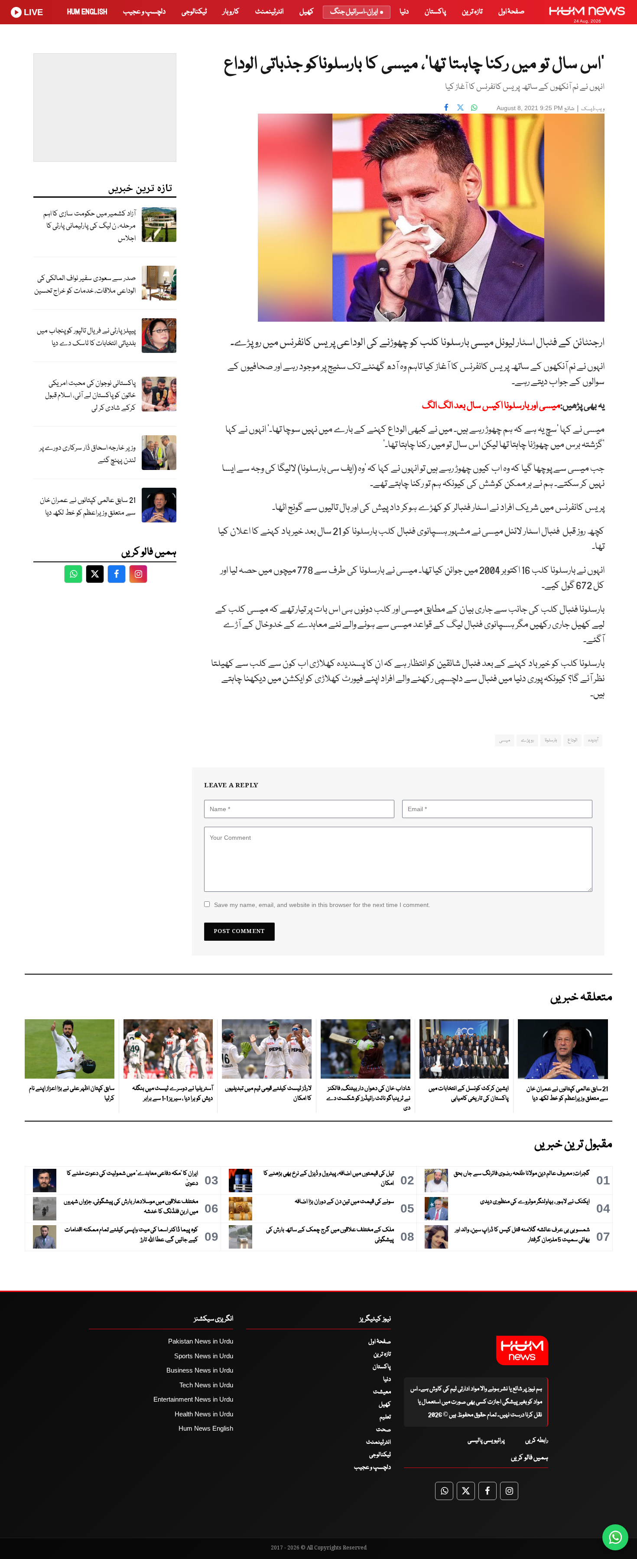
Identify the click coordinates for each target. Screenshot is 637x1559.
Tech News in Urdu (206, 1385)
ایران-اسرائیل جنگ (354, 12)
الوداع (572, 740)
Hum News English (206, 1428)
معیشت (382, 1392)
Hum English (87, 12)
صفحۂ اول (511, 12)
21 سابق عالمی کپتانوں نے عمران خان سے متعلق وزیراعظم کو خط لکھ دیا (88, 507)
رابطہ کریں (536, 1440)
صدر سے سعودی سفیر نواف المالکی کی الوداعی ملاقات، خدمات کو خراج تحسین (85, 285)
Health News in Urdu (204, 1414)
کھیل (306, 12)
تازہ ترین (472, 12)
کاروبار (231, 12)
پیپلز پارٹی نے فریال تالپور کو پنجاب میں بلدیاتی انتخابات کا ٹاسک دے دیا (86, 337)
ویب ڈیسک (592, 109)
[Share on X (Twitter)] (460, 107)
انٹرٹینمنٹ (269, 12)
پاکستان (435, 12)
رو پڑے (527, 740)
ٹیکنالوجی (194, 12)
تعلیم (385, 1417)
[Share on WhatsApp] (474, 107)
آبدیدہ (593, 740)
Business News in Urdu (199, 1370)
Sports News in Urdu (203, 1356)
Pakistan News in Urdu (200, 1341)
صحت (383, 1430)
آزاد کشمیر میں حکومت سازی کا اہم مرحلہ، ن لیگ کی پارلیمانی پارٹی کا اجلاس (89, 226)
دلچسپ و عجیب (144, 12)
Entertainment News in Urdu (193, 1399)
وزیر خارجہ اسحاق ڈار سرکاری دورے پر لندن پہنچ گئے (87, 454)
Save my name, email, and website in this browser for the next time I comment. (322, 904)
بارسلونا (551, 740)
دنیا (404, 12)
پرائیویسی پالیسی (486, 1440)
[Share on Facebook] (446, 107)
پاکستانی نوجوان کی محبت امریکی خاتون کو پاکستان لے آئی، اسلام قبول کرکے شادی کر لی (90, 396)
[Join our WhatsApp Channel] (615, 1537)
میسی (504, 740)
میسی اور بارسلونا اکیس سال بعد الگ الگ (491, 406)
